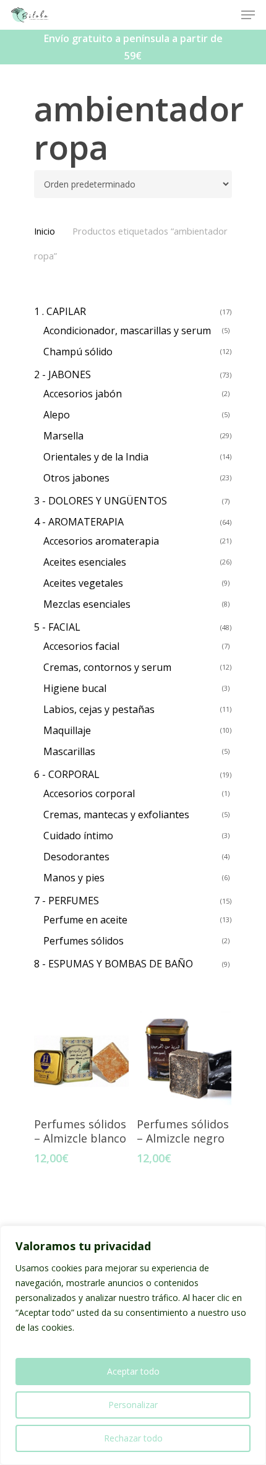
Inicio (44, 231)
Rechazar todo (133, 1438)
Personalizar (133, 1405)
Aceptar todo (133, 1371)
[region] (133, 1345)
